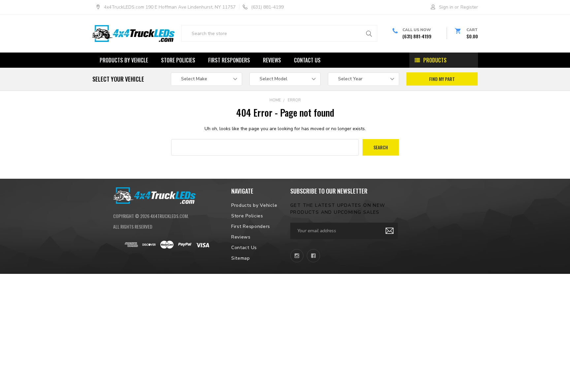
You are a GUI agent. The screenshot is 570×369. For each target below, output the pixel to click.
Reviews (272, 60)
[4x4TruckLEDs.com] (154, 195)
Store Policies (178, 60)
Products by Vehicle (124, 60)
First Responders (229, 60)
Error (294, 100)
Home (275, 100)
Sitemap (240, 258)
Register (469, 7)
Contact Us (307, 60)
